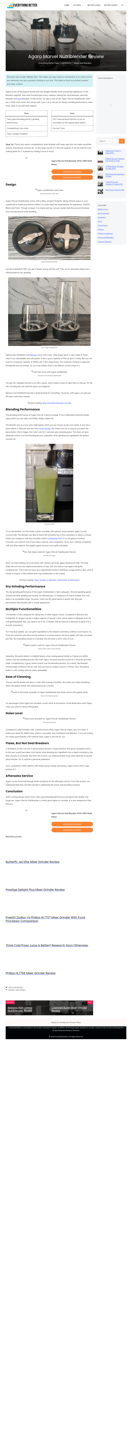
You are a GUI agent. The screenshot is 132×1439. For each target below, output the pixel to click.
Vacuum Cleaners (104, 242)
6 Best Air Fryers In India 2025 (113, 152)
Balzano (33, 355)
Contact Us (64, 1022)
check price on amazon (72, 172)
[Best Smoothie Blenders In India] (100, 177)
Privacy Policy (75, 1022)
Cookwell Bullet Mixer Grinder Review (69, 1009)
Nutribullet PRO (55, 538)
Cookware (102, 217)
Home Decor (103, 225)
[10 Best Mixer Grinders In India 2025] (100, 169)
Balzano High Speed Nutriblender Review (20, 1009)
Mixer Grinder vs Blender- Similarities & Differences (56, 580)
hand (19, 98)
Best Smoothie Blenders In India (56, 403)
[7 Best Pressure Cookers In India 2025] (100, 184)
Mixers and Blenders (15, 987)
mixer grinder (45, 428)
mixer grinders (20, 990)
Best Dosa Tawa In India (114, 190)
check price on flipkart (72, 177)
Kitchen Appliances (105, 233)
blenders (11, 990)
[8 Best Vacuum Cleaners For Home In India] (100, 161)
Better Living (94, 5)
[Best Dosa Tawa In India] (100, 192)
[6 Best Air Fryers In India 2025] (100, 153)
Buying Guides (110, 5)
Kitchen (77, 5)
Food (100, 221)
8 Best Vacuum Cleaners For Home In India (115, 160)
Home (66, 5)
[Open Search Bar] (122, 5)
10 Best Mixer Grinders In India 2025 (114, 167)
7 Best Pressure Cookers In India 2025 (114, 183)
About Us (55, 1022)
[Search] (122, 141)
